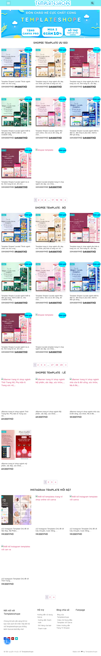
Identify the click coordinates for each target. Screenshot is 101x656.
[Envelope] (16, 638)
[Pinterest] (12, 638)
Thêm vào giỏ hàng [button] (2, 256)
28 (57, 365)
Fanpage (80, 610)
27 (52, 365)
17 (53, 200)
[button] (8, 3)
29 (61, 365)
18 (57, 200)
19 (61, 200)
